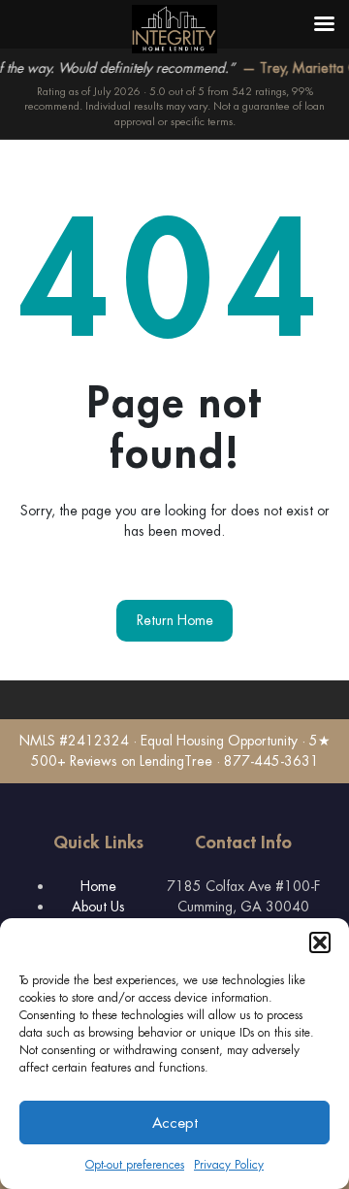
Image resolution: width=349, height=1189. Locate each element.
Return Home (175, 620)
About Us (98, 906)
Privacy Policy (229, 1164)
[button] (320, 942)
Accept (175, 1122)
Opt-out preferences (134, 1164)
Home (98, 886)
